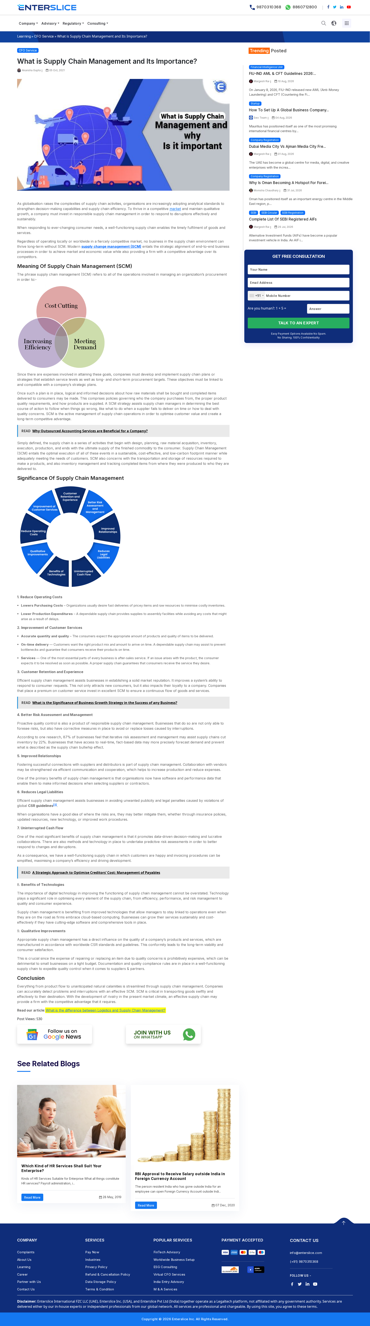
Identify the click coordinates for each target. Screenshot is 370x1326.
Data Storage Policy (100, 1282)
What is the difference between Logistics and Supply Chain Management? (105, 1010)
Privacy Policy (96, 1267)
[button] (323, 23)
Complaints (25, 1252)
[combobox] (256, 295)
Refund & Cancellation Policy (107, 1274)
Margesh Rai (261, 81)
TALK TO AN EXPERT (298, 323)
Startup (255, 103)
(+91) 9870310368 (304, 1262)
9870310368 (269, 7)
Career (22, 1274)
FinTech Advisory (167, 1252)
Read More (32, 1197)
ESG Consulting (165, 1267)
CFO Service (44, 36)
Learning (24, 36)
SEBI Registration (292, 212)
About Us (24, 1260)
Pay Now (92, 1252)
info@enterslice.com (306, 1253)
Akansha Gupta (31, 70)
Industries (92, 1260)
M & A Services (166, 1289)
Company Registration (265, 140)
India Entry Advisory (169, 1282)
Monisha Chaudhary (266, 190)
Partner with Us (29, 1282)
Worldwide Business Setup (174, 1260)
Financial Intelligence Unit (267, 67)
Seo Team (260, 117)
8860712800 (305, 7)
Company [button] (27, 23)
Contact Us (26, 1289)
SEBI (253, 212)
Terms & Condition (99, 1289)
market (175, 209)
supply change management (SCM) (111, 246)
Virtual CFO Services (169, 1274)
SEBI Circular (269, 212)
